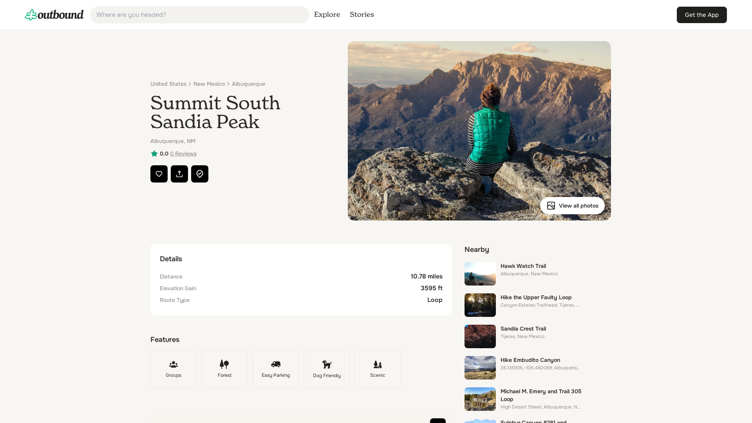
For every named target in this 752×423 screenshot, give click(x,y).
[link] (54, 14)
